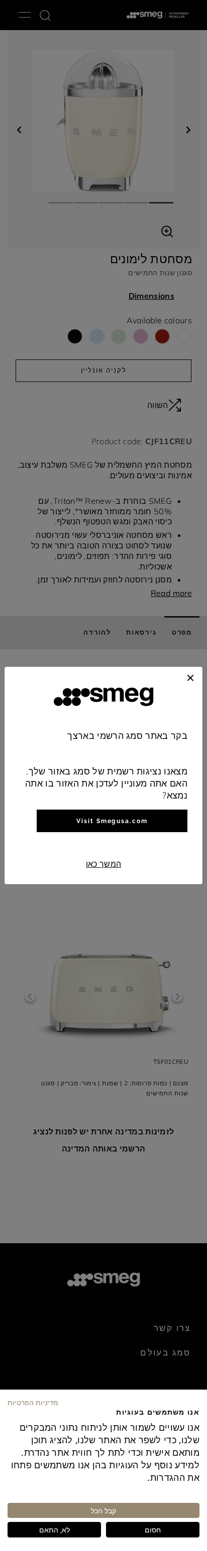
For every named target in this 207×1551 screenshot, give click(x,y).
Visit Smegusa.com (112, 821)
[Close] (190, 677)
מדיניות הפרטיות (33, 1402)
